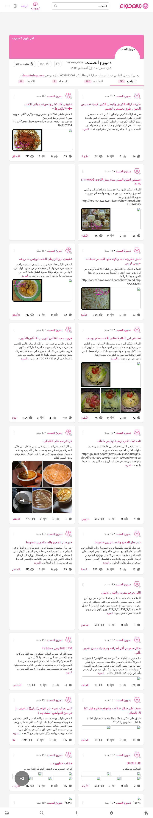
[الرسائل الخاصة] (6, 813)
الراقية (24, 6)
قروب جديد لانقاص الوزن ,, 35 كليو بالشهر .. (45, 338)
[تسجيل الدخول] (76, 813)
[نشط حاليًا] (111, 813)
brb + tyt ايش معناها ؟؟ (57, 648)
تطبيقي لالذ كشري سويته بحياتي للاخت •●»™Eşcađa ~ (48, 106)
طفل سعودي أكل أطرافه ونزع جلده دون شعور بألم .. (112, 650)
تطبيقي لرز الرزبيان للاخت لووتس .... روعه (45, 259)
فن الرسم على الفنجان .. (57, 441)
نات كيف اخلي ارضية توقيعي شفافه (119, 441)
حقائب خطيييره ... (61, 763)
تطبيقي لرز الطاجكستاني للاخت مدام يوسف (113, 338)
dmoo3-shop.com (33, 75)
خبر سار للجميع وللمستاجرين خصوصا (118, 542)
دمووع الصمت (123, 96)
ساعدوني (83, 625)
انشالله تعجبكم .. (131, 768)
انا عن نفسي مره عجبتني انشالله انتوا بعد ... (48, 768)
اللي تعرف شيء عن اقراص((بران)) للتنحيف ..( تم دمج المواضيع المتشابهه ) (43, 710)
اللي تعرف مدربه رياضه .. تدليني (121, 592)
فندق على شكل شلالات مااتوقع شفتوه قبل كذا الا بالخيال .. (112, 710)
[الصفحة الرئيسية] (134, 6)
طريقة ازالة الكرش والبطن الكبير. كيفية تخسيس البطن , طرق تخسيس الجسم (111, 106)
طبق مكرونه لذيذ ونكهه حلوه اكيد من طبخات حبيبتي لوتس (113, 261)
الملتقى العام (13, 519)
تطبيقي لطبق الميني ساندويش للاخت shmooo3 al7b (111, 181)
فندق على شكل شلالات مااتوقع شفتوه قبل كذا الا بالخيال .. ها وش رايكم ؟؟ (114, 720)
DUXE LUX (134, 763)
